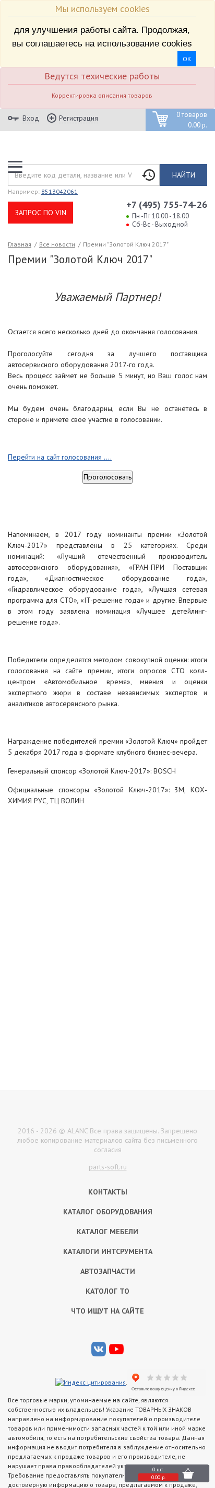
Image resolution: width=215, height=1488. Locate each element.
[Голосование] (107, 477)
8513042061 (59, 191)
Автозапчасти (107, 1271)
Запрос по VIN (40, 212)
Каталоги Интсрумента (107, 1251)
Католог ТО (107, 1291)
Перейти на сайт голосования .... (60, 457)
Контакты (107, 1192)
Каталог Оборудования (107, 1211)
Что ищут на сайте (107, 1311)
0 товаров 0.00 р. (191, 120)
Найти (183, 175)
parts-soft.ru (108, 1166)
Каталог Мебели (107, 1231)
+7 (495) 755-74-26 (166, 204)
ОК (187, 59)
